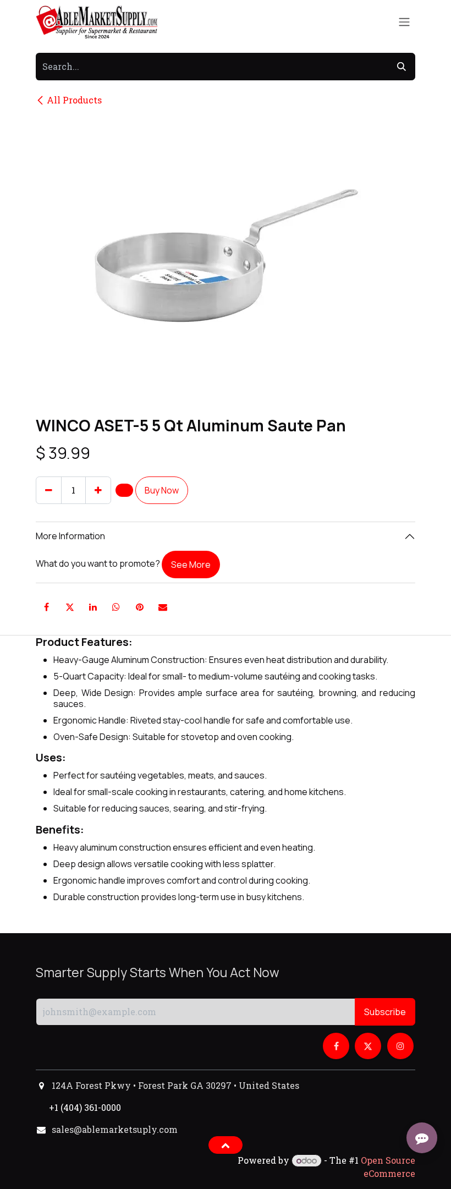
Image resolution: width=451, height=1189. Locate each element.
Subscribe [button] (385, 1012)
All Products (74, 100)
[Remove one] (49, 490)
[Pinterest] (139, 607)
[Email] (163, 607)
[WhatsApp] (116, 607)
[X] (70, 607)
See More (191, 564)
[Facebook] (46, 607)
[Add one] (98, 490)
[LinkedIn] (93, 607)
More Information (70, 536)
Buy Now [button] (162, 490)
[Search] (401, 66)
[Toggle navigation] (404, 22)
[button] (124, 490)
